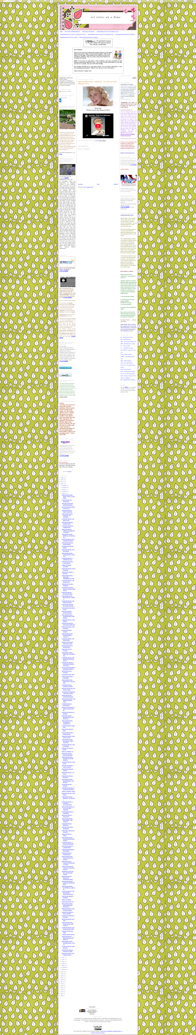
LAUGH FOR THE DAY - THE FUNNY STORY (68, 639)
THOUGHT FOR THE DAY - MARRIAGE (67, 584)
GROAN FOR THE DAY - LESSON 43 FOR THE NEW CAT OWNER (68, 531)
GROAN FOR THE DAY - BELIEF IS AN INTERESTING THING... (67, 878)
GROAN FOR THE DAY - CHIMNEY (67, 631)
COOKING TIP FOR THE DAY (68, 934)
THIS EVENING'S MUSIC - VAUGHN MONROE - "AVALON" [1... (67, 635)
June (63, 959)
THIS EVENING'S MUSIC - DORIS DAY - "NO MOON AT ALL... (68, 536)
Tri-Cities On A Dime (63, 97)
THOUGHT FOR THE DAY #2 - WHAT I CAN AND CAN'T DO (68, 709)
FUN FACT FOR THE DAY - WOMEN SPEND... (67, 733)
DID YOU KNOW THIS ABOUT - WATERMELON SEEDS (68, 668)
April (63, 963)
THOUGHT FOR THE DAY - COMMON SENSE (67, 846)
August (63, 493)
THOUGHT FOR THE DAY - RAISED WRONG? (67, 543)
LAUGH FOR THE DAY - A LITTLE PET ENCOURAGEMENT (67, 803)
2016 (62, 983)
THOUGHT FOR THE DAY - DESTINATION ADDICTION (68, 624)
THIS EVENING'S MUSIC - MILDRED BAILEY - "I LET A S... (68, 943)
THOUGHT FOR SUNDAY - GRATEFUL (67, 776)
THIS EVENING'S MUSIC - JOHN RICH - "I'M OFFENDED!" (67, 515)
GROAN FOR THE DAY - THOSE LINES (67, 815)
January (64, 969)
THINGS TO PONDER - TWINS (68, 791)
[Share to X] (102, 140)
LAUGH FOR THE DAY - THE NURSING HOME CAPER (68, 928)
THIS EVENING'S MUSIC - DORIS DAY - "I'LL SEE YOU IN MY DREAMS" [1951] (97, 83)
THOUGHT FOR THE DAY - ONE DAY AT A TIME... (67, 950)
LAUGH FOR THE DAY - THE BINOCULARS (68, 519)
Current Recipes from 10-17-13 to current (68, 37)
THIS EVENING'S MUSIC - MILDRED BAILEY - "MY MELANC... (68, 781)
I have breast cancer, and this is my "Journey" (88, 37)
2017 (62, 981)
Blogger (69, 471)
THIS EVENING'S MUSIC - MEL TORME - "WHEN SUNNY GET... (67, 741)
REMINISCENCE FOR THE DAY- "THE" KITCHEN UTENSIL (67, 873)
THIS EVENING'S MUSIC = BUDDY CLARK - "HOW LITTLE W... (67, 924)
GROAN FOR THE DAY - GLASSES (67, 649)
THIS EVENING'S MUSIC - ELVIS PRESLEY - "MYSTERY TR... (67, 722)
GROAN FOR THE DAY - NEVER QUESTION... (67, 612)
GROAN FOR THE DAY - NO (68, 901)
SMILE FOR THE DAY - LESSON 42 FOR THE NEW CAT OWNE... (68, 863)
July (63, 957)
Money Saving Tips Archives (88, 31)
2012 (62, 991)
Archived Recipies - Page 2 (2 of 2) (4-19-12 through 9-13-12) (100, 34)
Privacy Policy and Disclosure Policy (72, 31)
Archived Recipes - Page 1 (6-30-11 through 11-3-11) (108, 31)
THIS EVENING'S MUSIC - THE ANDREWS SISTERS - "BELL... (68, 700)
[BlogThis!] (101, 140)
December (64, 485)
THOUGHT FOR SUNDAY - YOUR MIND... (67, 677)
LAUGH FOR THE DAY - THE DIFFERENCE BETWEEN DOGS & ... (68, 659)
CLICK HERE (63, 361)
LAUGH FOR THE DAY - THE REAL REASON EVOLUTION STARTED (68, 893)
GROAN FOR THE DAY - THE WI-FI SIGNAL (68, 550)
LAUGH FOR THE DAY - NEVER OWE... (67, 500)
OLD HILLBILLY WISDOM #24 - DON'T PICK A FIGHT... (68, 692)
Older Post (116, 184)
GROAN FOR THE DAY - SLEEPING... (67, 671)
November (64, 487)
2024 (62, 481)
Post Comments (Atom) (88, 187)
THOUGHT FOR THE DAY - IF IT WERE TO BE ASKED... (68, 788)
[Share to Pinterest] (105, 140)
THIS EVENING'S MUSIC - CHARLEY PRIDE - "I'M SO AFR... (68, 555)
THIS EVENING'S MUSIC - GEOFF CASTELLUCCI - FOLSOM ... (68, 858)
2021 (62, 974)
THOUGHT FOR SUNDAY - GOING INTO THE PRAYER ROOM (68, 883)
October (64, 489)
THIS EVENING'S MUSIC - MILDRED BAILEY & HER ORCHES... (68, 616)
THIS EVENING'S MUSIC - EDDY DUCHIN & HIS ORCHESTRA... (67, 905)
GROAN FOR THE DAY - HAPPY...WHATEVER (67, 511)
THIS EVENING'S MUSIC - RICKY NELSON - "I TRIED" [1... (68, 597)
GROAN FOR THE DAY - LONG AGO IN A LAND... (68, 736)
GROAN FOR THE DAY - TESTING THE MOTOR (67, 696)
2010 (62, 995)
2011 (62, 993)
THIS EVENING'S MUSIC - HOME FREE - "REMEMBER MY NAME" (68, 577)
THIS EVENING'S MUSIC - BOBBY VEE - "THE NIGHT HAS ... (68, 654)
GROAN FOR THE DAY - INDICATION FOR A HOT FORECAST (68, 938)
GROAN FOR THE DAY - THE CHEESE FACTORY (68, 954)
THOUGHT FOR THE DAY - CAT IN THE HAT (67, 562)
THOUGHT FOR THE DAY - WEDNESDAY (67, 827)
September (64, 491)
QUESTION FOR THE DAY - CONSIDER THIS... (68, 526)
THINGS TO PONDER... (67, 899)
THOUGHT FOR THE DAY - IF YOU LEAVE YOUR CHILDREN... (68, 808)
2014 (62, 987)
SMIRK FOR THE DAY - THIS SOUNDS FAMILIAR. (68, 909)
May (63, 961)
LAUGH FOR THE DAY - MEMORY (67, 785)
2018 (62, 979)
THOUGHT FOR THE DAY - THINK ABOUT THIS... (67, 642)
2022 (62, 972)
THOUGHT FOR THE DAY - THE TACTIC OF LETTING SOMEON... (68, 868)
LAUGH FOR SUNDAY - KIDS (68, 674)
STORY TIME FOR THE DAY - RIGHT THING (68, 850)
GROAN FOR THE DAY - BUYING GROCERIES (67, 593)
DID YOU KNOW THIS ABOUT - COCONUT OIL (68, 507)
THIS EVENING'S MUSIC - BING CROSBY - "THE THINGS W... (67, 820)
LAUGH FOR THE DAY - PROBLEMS (67, 824)
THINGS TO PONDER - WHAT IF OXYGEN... (68, 627)
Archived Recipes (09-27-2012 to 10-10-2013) (125, 34)
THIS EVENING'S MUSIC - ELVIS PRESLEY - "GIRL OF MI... (68, 888)
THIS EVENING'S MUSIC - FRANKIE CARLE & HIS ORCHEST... (67, 758)
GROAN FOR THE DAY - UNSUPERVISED (67, 853)
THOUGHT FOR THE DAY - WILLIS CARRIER (67, 912)
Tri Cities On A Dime (106, 17)
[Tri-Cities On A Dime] (60, 102)
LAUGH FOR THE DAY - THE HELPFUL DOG (68, 581)
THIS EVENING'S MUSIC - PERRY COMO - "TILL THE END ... (68, 681)
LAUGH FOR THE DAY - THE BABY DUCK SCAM (68, 601)
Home (61, 31)
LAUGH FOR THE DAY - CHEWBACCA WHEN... (67, 685)
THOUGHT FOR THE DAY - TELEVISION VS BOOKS (68, 605)
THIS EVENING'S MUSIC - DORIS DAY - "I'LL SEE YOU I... (68, 798)
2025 (62, 479)
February (64, 967)
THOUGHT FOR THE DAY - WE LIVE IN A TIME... (68, 689)
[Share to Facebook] (104, 140)
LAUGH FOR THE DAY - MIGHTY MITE (67, 704)
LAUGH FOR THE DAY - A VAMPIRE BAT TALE (67, 559)
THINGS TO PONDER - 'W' (67, 751)
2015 (62, 985)
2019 (62, 977)
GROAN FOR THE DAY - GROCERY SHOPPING (67, 754)
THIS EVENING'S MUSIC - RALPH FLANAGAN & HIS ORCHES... (68, 839)
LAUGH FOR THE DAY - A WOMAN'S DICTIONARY (68, 843)
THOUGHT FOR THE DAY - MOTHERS (67, 897)
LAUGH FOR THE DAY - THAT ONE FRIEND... (68, 745)
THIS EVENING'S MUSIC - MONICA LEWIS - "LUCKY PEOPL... (68, 496)
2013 (62, 989)
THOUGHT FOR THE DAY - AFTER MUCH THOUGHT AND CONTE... (68, 664)
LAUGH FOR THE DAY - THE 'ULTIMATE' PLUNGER (68, 540)
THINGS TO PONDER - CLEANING (67, 565)
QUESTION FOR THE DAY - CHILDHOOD (68, 812)
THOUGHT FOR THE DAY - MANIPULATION (67, 523)
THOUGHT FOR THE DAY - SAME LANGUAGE (67, 766)
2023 (62, 483)
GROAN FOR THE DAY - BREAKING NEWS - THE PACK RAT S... (68, 717)
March (63, 965)
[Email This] (99, 140)
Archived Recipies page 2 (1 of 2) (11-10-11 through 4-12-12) (73, 34)
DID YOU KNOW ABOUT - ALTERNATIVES (67, 646)
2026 (62, 477)
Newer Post (80, 184)
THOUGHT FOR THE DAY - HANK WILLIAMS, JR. (67, 504)
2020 (62, 975)
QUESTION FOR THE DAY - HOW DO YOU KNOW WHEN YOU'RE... (68, 589)
